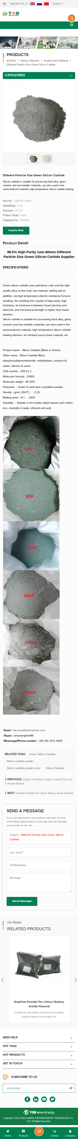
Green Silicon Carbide (42, 754)
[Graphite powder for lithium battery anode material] (39, 966)
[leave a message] (39, 1131)
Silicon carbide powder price (23, 768)
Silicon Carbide (55, 768)
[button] (71, 24)
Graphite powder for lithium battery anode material (44, 793)
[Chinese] (46, 4)
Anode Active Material (56, 60)
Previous (2, 980)
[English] (32, 4)
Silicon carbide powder (20, 761)
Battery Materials (30, 60)
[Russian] (39, 4)
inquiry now (16, 230)
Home (13, 60)
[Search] (71, 20)
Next (75, 980)
